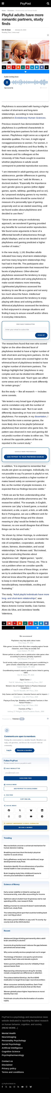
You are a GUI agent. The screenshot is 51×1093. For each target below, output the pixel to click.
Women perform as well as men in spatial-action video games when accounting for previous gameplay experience (26, 655)
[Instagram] (20, 816)
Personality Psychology (14, 1040)
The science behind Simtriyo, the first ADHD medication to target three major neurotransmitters (24, 979)
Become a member (24, 750)
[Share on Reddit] (18, 67)
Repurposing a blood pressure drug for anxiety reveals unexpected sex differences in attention (23, 972)
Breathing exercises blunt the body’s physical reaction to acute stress (22, 853)
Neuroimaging (9, 1037)
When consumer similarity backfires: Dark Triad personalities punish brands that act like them (23, 985)
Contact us (7, 1061)
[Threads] (9, 816)
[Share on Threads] (47, 67)
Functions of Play (25, 709)
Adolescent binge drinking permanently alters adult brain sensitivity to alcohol (24, 939)
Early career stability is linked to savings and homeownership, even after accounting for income (24, 893)
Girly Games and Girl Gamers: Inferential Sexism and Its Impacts (24, 694)
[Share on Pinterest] (28, 67)
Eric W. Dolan (6, 30)
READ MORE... (9, 1028)
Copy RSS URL (25, 799)
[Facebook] (9, 810)
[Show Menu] (3, 3)
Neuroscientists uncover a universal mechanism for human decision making (25, 847)
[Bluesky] (31, 810)
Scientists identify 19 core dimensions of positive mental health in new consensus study (24, 867)
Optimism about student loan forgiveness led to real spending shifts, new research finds (25, 900)
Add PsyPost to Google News (25, 788)
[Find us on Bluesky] (31, 1087)
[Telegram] (42, 816)
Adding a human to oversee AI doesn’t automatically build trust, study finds (25, 907)
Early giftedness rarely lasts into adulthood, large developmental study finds (24, 860)
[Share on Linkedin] (32, 67)
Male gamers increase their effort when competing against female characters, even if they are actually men (25, 647)
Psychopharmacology (13, 1055)
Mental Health (9, 1033)
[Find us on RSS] (18, 1087)
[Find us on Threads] (26, 1087)
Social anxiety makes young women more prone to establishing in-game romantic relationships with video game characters (26, 663)
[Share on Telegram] (37, 67)
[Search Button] (48, 3)
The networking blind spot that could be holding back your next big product (25, 914)
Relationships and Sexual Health (26, 10)
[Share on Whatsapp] (23, 67)
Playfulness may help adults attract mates (25, 640)
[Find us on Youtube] (22, 1087)
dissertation (40, 416)
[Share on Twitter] (4, 67)
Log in (9, 750)
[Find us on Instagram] (14, 1087)
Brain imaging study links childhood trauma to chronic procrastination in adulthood (22, 874)
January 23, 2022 (20, 30)
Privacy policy (9, 1068)
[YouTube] (31, 816)
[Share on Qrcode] (14, 67)
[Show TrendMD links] (48, 719)
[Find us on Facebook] (2, 1087)
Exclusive (11, 10)
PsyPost (25, 3)
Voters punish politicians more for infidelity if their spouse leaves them (24, 965)
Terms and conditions (13, 1072)
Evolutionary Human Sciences (30, 118)
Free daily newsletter (25, 324)
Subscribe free (25, 778)
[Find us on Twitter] (6, 1087)
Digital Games (25, 680)
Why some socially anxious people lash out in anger (25, 952)
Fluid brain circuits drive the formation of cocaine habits (24, 999)
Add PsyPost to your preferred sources (25, 457)
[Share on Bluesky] (25, 71)
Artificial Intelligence (12, 1048)
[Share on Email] (9, 67)
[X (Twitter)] (20, 810)
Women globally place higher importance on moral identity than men (24, 992)
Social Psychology (11, 1044)
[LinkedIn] (42, 810)
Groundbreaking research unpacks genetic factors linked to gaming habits (26, 671)
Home (4, 10)
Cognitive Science (11, 1051)
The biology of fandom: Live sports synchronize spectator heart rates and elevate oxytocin (23, 958)
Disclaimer (7, 1065)
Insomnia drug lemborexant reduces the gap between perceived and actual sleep (25, 946)
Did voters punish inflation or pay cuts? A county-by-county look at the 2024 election (25, 921)
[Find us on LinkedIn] (10, 1087)
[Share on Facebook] (41, 67)
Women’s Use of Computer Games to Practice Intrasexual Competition (26, 687)
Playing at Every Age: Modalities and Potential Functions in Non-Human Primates (26, 702)
